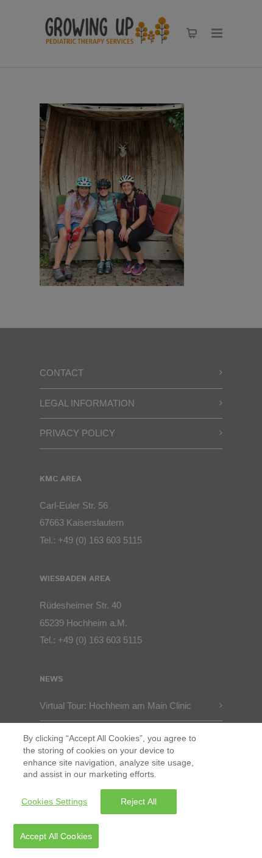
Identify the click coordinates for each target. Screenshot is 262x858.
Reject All (139, 801)
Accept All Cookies (56, 836)
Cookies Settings (54, 801)
